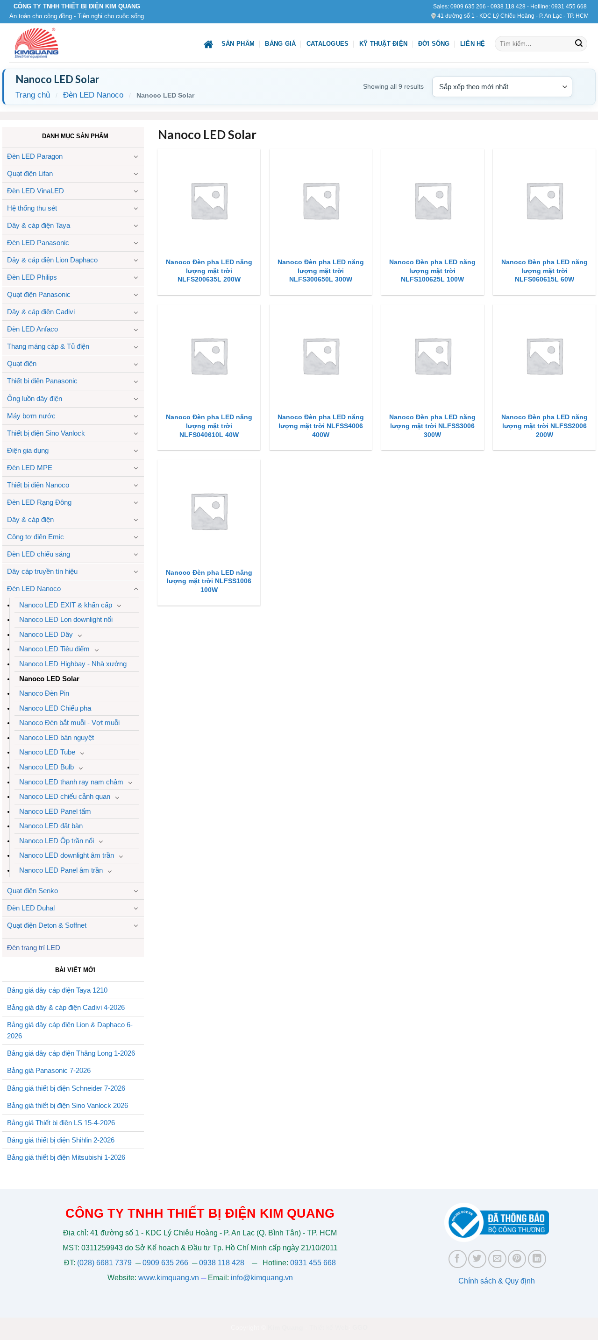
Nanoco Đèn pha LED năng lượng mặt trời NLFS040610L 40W (209, 425)
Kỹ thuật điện (383, 43)
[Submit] (579, 44)
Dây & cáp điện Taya (38, 225)
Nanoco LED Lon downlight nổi (66, 619)
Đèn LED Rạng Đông (39, 502)
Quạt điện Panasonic (39, 294)
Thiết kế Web (329, 1327)
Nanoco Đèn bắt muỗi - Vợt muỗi (69, 722)
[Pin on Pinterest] (517, 1259)
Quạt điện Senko (32, 891)
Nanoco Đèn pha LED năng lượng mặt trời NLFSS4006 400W (321, 425)
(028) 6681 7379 (105, 1263)
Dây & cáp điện (30, 519)
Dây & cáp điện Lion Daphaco (52, 260)
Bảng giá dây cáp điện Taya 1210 (57, 990)
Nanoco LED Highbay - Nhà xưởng (73, 664)
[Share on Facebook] (457, 1259)
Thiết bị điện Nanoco (38, 485)
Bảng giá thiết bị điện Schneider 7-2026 (66, 1088)
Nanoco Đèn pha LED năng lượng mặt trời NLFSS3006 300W (432, 425)
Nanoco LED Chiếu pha (55, 708)
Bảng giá (280, 43)
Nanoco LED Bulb (46, 767)
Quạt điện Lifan (30, 173)
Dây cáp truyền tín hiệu (42, 571)
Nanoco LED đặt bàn (51, 826)
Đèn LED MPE (29, 468)
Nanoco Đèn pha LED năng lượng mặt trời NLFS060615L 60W (544, 270)
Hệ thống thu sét (32, 208)
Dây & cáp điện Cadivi (41, 312)
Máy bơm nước (31, 416)
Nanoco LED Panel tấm (55, 811)
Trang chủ (32, 95)
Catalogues (327, 43)
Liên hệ (472, 43)
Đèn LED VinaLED (35, 191)
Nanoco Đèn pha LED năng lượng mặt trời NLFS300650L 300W (321, 270)
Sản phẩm (238, 43)
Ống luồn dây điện (34, 398)
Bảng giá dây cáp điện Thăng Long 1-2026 (71, 1053)
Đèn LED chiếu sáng (38, 554)
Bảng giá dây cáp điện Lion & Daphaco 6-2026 (70, 1030)
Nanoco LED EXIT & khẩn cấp (65, 605)
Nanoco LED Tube (47, 752)
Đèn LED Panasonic (38, 243)
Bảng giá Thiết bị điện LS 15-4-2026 (61, 1123)
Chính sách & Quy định (496, 1281)
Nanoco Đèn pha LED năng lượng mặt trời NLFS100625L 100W (432, 270)
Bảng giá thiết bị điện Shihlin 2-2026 (60, 1140)
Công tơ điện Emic (35, 537)
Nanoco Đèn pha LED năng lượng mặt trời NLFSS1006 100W (209, 581)
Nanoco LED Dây (46, 634)
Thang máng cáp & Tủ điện (48, 346)
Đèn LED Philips (32, 277)
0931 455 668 (569, 6)
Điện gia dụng (28, 450)
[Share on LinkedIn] (537, 1259)
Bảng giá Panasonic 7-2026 (49, 1070)
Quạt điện (21, 363)
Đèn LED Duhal (31, 908)
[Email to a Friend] (497, 1259)
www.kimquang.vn (168, 1278)
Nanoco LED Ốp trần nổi (56, 841)
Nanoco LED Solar (49, 679)
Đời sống (434, 43)
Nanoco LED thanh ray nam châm (71, 782)
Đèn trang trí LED (33, 948)
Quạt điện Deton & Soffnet (46, 925)
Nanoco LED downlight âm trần (66, 855)
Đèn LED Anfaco (32, 329)
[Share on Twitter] (477, 1259)
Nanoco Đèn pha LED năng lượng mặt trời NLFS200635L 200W (209, 270)
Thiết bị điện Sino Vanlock (46, 433)
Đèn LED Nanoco (93, 95)
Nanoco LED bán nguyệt (56, 737)
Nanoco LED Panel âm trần (61, 870)
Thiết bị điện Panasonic (42, 381)
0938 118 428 (508, 6)
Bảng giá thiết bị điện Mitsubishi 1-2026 (66, 1157)
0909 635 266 (468, 6)
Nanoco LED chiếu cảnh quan (64, 796)
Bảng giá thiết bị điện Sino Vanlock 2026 (67, 1105)
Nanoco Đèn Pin (44, 693)
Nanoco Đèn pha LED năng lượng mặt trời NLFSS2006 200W (544, 425)
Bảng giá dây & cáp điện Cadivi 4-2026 (66, 1007)
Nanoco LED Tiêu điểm (54, 649)
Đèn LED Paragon (35, 156)
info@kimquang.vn (262, 1278)
